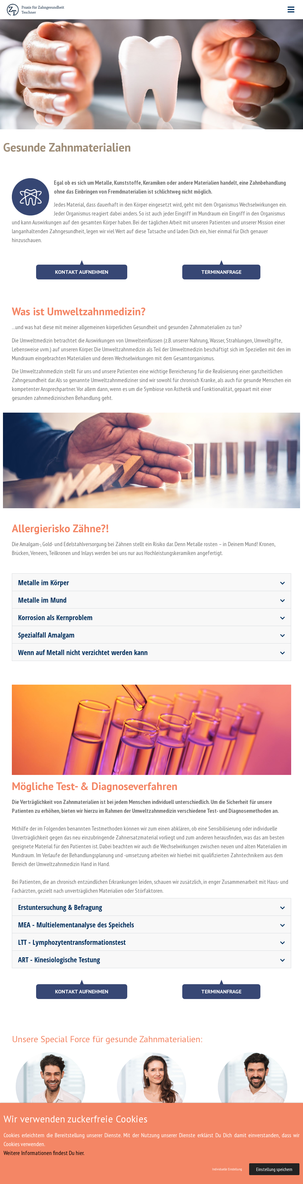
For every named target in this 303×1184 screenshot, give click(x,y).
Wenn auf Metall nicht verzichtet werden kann (83, 652)
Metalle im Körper (43, 582)
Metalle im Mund (42, 600)
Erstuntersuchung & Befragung (60, 907)
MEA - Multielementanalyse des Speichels (76, 924)
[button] (291, 9)
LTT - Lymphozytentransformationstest (72, 942)
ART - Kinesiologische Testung (59, 959)
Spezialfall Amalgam (46, 635)
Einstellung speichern (274, 1169)
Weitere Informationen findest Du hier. (44, 1153)
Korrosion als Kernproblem (55, 617)
